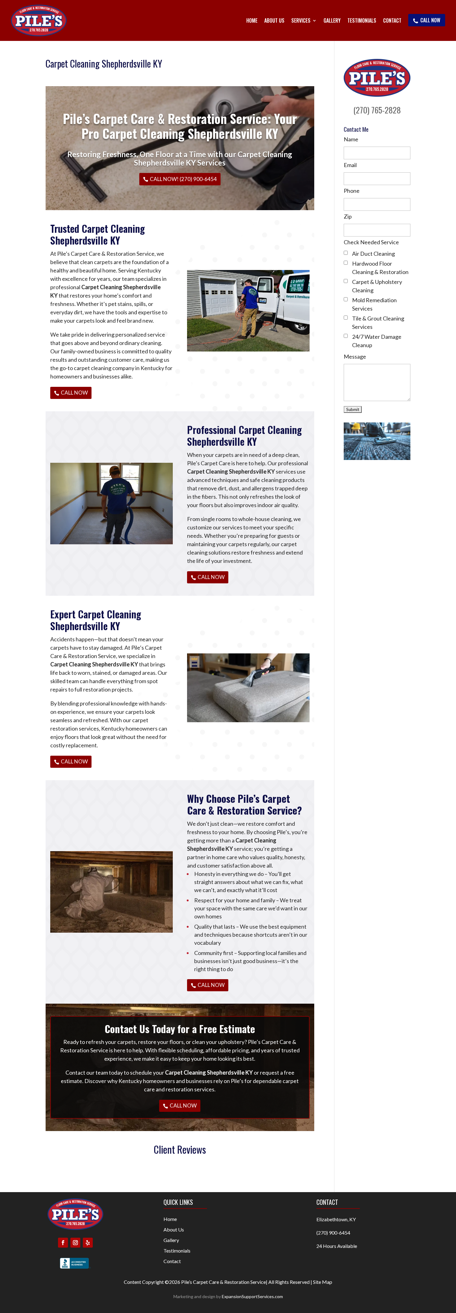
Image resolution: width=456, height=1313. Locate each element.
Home (251, 20)
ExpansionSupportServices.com (252, 1296)
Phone (352, 190)
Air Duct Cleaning (373, 253)
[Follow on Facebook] (63, 1243)
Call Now (430, 20)
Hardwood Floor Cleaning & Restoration (380, 267)
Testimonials (361, 20)
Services (301, 20)
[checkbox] (346, 253)
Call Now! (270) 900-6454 (183, 179)
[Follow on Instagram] (75, 1243)
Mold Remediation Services (374, 304)
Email (350, 164)
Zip (348, 216)
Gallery (332, 20)
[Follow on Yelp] (88, 1243)
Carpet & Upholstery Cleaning (377, 286)
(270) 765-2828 (377, 110)
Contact (392, 20)
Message (355, 356)
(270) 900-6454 (333, 1233)
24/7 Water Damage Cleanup (376, 340)
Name (351, 139)
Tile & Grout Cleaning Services (378, 322)
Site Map (322, 1282)
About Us (274, 20)
